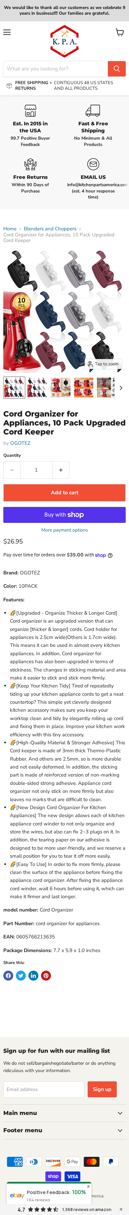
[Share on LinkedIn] (33, 976)
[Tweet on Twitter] (21, 976)
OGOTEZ (20, 443)
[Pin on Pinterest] (46, 976)
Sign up (102, 1089)
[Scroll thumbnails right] (119, 388)
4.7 (21, 1209)
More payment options (64, 530)
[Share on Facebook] (8, 976)
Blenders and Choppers (50, 229)
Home (10, 229)
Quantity (12, 455)
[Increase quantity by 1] (61, 470)
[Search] (117, 68)
